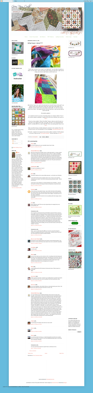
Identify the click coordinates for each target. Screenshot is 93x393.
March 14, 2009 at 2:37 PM (36, 324)
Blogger (65, 382)
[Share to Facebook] (46, 137)
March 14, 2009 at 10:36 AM (36, 317)
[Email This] (42, 137)
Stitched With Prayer (35, 150)
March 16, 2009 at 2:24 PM (36, 331)
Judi (18, 152)
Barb (32, 173)
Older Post (61, 353)
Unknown (33, 189)
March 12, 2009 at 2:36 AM (36, 185)
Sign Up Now (74, 223)
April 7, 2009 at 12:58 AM (36, 348)
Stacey (32, 328)
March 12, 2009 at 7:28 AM (36, 243)
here (46, 118)
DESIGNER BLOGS (50, 379)
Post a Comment (32, 350)
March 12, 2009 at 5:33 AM (36, 207)
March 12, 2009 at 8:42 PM (36, 289)
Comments (15, 143)
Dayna (32, 143)
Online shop (68, 36)
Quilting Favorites (60, 36)
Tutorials (75, 36)
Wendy (32, 254)
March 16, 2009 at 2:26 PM (36, 341)
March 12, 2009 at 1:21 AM (36, 169)
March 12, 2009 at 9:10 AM (36, 262)
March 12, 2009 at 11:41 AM (36, 272)
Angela (32, 320)
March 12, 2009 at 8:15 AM (36, 250)
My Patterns (42, 36)
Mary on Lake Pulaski (35, 238)
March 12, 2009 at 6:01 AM (36, 225)
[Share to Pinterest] (48, 137)
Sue (32, 202)
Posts (14, 141)
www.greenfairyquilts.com (58, 129)
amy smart (33, 276)
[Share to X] (45, 137)
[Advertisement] (74, 82)
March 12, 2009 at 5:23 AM (36, 198)
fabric (60, 133)
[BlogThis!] (44, 137)
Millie (32, 266)
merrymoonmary (55, 382)
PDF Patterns (51, 36)
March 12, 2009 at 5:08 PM (36, 280)
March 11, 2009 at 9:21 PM (36, 146)
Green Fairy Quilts (33, 36)
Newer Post (30, 353)
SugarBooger (33, 166)
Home (26, 36)
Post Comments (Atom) (37, 355)
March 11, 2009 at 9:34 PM (36, 162)
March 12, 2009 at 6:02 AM (36, 235)
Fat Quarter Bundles (45, 133)
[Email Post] (40, 136)
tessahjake (33, 247)
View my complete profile (17, 187)
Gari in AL (33, 284)
